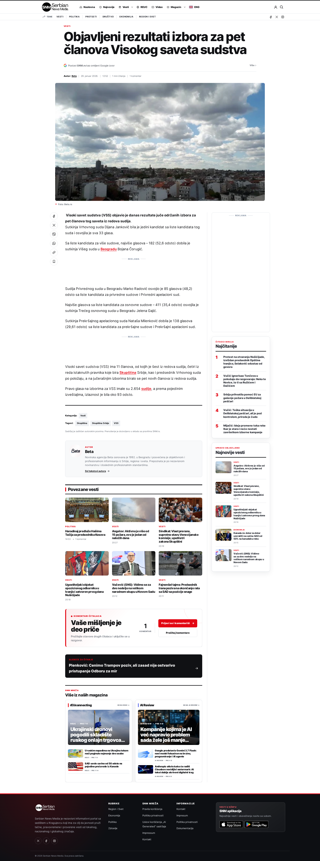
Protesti (91, 16)
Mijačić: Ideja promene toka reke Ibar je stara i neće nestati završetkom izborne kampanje (244, 429)
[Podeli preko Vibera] (54, 234)
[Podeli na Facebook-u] (54, 216)
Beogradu (109, 249)
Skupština (127, 372)
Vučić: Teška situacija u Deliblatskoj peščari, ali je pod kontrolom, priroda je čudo (242, 413)
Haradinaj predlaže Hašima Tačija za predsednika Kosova (85, 532)
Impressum (148, 832)
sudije (146, 389)
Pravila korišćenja (152, 808)
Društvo (108, 16)
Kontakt (146, 839)
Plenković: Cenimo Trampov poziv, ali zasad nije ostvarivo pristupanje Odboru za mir (122, 668)
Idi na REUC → (123, 705)
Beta (74, 76)
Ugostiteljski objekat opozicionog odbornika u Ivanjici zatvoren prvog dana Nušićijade (84, 590)
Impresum (182, 815)
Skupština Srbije (100, 423)
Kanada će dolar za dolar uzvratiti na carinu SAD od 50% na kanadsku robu (248, 536)
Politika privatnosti (153, 815)
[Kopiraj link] (54, 252)
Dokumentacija (184, 828)
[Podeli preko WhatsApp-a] (54, 243)
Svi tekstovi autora (95, 471)
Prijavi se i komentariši (177, 623)
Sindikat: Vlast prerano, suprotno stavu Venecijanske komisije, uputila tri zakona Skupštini (179, 536)
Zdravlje (112, 828)
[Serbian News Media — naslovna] (54, 7)
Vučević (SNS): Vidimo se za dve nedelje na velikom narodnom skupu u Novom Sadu (133, 588)
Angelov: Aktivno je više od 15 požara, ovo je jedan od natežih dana (130, 534)
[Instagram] (282, 16)
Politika (74, 16)
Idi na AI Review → (191, 705)
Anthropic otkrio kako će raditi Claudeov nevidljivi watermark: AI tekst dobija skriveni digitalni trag (174, 769)
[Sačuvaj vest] (54, 261)
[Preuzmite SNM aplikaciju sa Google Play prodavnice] (256, 824)
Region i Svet (147, 16)
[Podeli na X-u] (54, 225)
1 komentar (135, 76)
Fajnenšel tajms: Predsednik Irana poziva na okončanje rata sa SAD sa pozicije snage (179, 588)
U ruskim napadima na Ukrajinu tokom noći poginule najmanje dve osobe (106, 752)
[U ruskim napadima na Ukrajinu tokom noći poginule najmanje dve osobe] (75, 753)
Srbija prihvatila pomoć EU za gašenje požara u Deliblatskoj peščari (242, 398)
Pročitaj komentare (178, 632)
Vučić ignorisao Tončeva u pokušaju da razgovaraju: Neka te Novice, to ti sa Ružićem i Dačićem (244, 380)
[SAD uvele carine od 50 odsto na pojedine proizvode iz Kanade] (75, 766)
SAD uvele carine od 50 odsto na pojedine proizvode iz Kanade (103, 765)
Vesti (59, 16)
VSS (116, 423)
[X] (276, 16)
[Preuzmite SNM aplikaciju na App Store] (231, 824)
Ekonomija (126, 16)
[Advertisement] (133, 270)
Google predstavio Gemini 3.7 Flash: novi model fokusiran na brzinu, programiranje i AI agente (175, 753)
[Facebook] (270, 16)
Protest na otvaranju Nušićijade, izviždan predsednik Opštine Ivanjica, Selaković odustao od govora (244, 362)
